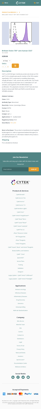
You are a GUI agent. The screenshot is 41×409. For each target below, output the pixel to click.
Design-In (20, 272)
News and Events (20, 353)
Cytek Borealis (20, 194)
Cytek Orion (20, 212)
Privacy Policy (20, 349)
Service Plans (20, 261)
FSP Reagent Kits (20, 237)
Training (20, 265)
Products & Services (9, 12)
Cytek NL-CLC (21, 230)
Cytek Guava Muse (21, 222)
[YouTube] (28, 377)
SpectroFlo (20, 258)
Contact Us (20, 335)
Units (4, 63)
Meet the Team (20, 324)
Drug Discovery (20, 300)
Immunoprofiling (20, 307)
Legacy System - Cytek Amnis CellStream (20, 275)
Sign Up (34, 169)
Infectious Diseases (20, 293)
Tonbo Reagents (20, 244)
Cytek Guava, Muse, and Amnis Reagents (20, 247)
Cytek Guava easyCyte (21, 226)
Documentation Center (20, 363)
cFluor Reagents (20, 240)
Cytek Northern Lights (20, 208)
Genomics (20, 303)
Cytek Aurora (20, 201)
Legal (20, 342)
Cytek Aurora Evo (20, 198)
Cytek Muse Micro (20, 219)
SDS (15, 123)
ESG (21, 328)
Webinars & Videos (20, 367)
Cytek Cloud (20, 254)
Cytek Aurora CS (20, 205)
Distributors (20, 339)
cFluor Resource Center (20, 233)
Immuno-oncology (20, 289)
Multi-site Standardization (20, 310)
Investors (20, 356)
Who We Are (20, 321)
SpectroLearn (21, 360)
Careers (20, 332)
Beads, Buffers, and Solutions (20, 251)
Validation (20, 268)
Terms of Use (20, 346)
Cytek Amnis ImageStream (20, 215)
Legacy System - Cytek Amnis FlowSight (20, 279)
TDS (11, 123)
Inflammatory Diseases (20, 296)
